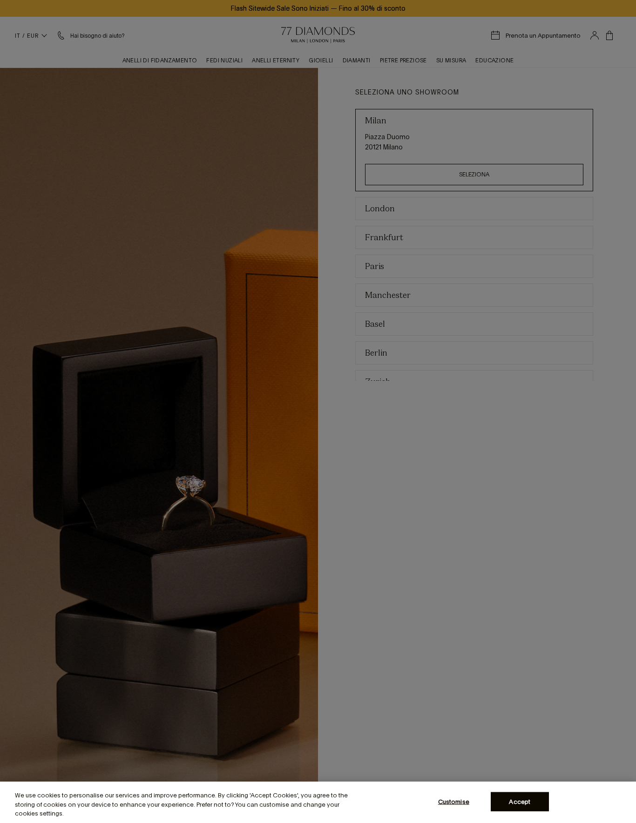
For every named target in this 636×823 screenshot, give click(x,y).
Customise (453, 801)
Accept (519, 801)
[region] (318, 802)
